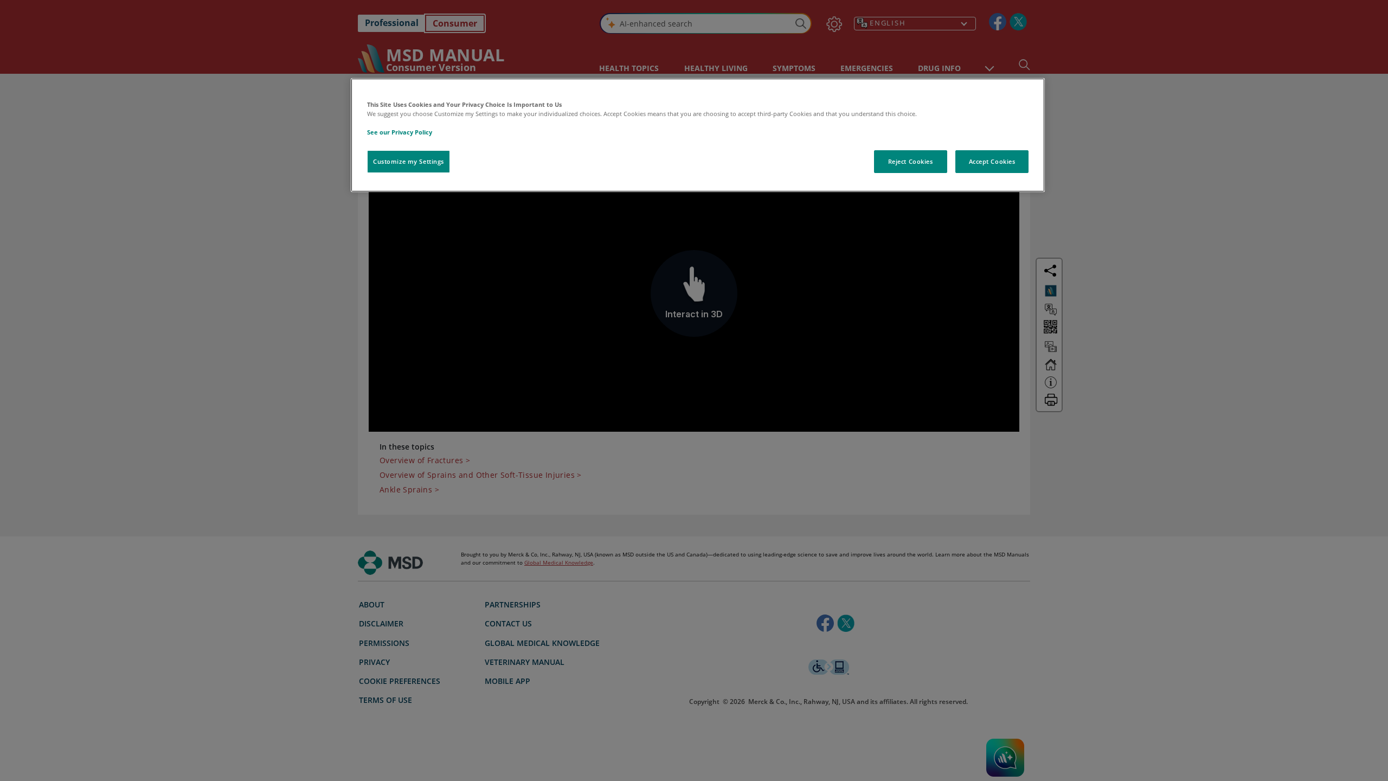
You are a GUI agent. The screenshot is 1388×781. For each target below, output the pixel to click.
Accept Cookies (992, 161)
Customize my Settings (408, 161)
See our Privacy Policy (399, 132)
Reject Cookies (910, 161)
